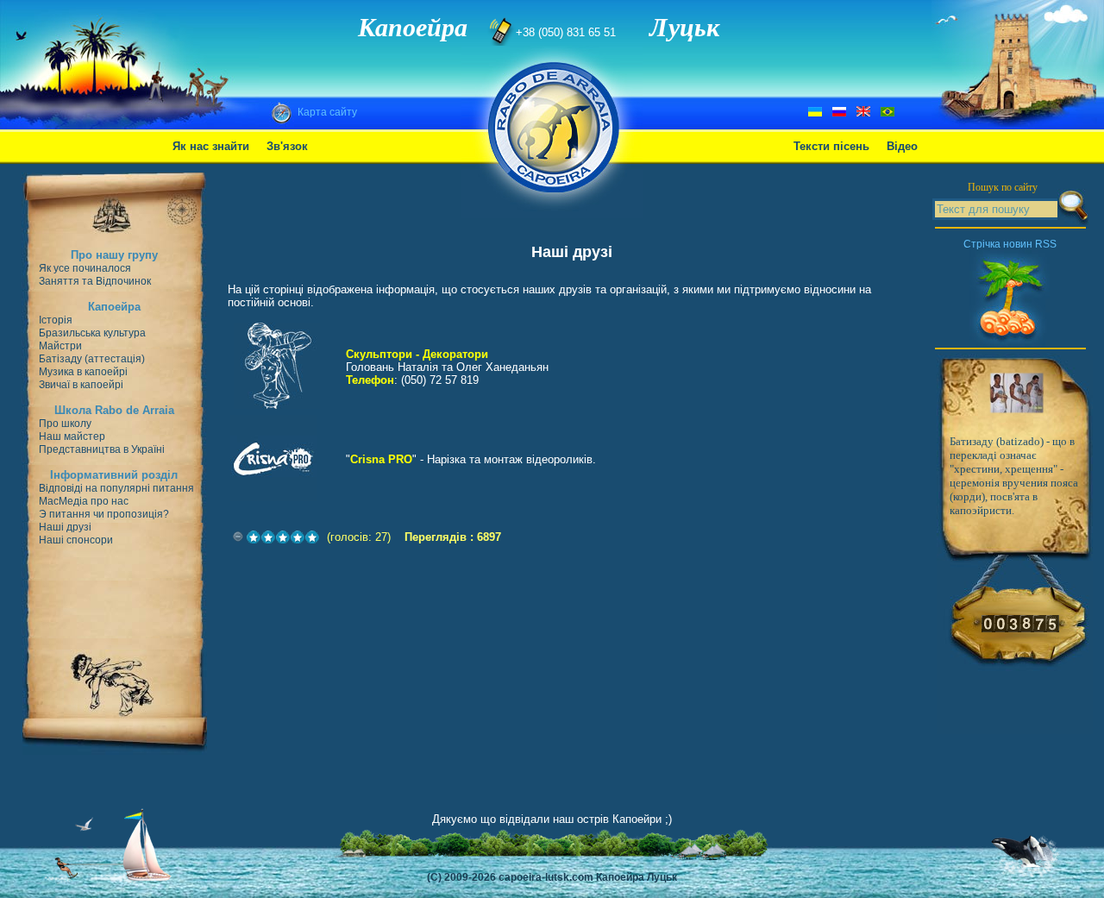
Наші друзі (65, 527)
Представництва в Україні (102, 449)
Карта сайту (327, 112)
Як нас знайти (210, 146)
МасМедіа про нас (84, 501)
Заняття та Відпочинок (95, 281)
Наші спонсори (76, 540)
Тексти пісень (831, 146)
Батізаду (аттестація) (92, 359)
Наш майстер (72, 436)
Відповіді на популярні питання (116, 488)
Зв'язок (287, 146)
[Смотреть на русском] (839, 113)
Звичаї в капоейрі (81, 385)
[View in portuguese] (887, 113)
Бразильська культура (92, 333)
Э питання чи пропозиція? (104, 514)
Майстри (60, 346)
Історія (55, 320)
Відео (902, 146)
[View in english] (863, 113)
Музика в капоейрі (83, 372)
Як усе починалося (85, 268)
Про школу (65, 424)
